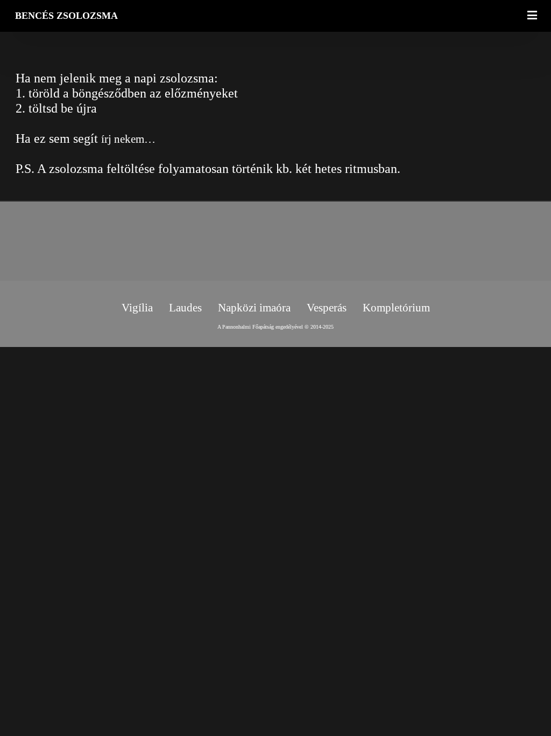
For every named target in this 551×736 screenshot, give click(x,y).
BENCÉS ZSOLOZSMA (66, 15)
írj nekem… (128, 139)
